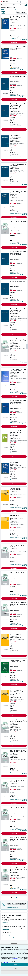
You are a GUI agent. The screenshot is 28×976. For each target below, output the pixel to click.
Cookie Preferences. (14, 958)
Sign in (22, 1)
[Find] (26, 5)
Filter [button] (4, 12)
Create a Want (5, 922)
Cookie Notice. (20, 959)
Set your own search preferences (9, 938)
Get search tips (5, 933)
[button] (23, 39)
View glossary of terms (7, 935)
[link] (26, 10)
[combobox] (16, 5)
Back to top (14, 943)
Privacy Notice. (6, 962)
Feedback (26, 346)
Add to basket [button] (14, 42)
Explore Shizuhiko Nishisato (12, 907)
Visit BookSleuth (5, 929)
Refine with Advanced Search (9, 9)
